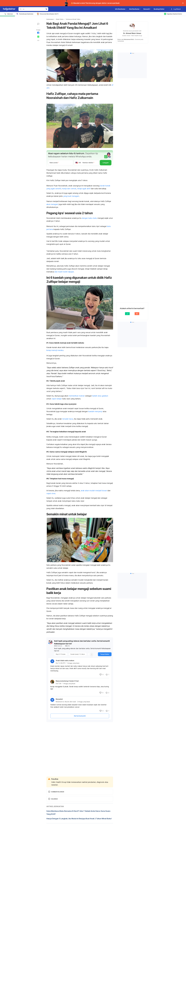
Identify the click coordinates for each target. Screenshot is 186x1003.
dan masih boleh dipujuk (64, 272)
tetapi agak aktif (83, 189)
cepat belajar (56, 399)
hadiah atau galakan (100, 396)
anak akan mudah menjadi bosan (94, 491)
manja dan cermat (69, 189)
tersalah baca (67, 419)
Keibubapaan (50, 19)
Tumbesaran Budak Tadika (73, 19)
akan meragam (52, 204)
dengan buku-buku (89, 218)
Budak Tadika (59, 19)
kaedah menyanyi (95, 411)
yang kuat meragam (71, 196)
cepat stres (50, 493)
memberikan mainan (77, 396)
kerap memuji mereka (54, 350)
